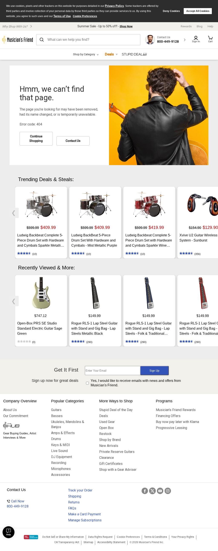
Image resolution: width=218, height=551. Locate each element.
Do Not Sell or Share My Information (63, 536)
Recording (58, 463)
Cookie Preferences (85, 16)
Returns (74, 502)
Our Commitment (15, 416)
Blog (199, 26)
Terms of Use (62, 16)
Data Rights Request (100, 536)
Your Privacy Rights (182, 536)
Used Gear (107, 422)
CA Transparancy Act (66, 542)
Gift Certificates (111, 464)
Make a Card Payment (84, 514)
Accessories (60, 475)
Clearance (106, 458)
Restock (105, 434)
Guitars (56, 410)
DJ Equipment (61, 457)
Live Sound (59, 451)
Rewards (186, 26)
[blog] (24, 426)
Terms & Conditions (155, 536)
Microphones (61, 469)
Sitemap (88, 542)
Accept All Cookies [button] (197, 11)
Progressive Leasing (171, 428)
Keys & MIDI (60, 445)
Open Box (106, 428)
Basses (57, 416)
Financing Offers (168, 416)
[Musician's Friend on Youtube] (160, 491)
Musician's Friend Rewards (176, 410)
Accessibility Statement (111, 542)
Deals (109, 54)
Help (210, 26)
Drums (56, 439)
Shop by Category (84, 54)
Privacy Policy (114, 5)
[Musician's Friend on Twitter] (152, 491)
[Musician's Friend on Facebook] (145, 491)
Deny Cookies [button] (171, 11)
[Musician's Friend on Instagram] (168, 491)
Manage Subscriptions (85, 520)
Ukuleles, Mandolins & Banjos (67, 424)
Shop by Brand (110, 440)
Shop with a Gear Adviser (117, 470)
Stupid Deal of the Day (116, 410)
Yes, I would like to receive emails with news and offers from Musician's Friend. (136, 383)
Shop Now (126, 26)
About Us (10, 410)
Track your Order (80, 490)
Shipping (74, 496)
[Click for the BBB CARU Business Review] (31, 537)
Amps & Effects (63, 433)
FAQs (72, 508)
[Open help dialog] (8, 532)
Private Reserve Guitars (117, 452)
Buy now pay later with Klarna (177, 422)
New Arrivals (108, 446)
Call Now (18, 503)
